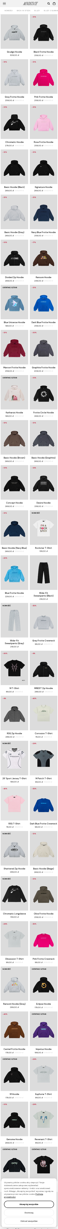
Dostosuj (29, 1212)
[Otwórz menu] (4, 3)
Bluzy (37, 11)
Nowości (9, 11)
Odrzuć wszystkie (29, 1221)
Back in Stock (23, 11)
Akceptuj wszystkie (28, 1204)
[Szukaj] (49, 3)
